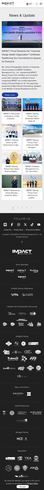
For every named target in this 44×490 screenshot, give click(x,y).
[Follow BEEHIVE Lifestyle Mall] (33, 313)
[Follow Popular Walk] (30, 324)
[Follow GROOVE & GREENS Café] (22, 413)
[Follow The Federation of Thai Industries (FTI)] (34, 468)
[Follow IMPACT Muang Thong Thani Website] (22, 252)
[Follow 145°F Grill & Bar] (12, 413)
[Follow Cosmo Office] (13, 324)
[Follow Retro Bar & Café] (21, 368)
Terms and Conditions (33, 230)
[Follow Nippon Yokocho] (24, 358)
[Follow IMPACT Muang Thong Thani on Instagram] (18, 224)
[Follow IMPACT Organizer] (10, 271)
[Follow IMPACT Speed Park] (22, 320)
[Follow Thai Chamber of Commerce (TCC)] (17, 468)
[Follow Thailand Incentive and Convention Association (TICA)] (27, 458)
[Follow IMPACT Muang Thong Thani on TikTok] (32, 224)
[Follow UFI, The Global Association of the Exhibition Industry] (22, 476)
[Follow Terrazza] (28, 352)
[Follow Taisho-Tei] (33, 358)
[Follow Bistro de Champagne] (17, 352)
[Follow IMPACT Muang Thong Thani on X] (25, 224)
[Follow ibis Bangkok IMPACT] (29, 394)
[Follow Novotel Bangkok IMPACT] (18, 394)
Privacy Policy (18, 230)
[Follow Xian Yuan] (9, 343)
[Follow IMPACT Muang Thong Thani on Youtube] (38, 224)
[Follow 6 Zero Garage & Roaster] (38, 368)
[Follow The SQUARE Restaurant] (22, 420)
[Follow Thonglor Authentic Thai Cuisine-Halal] (38, 352)
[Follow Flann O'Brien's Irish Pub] (30, 368)
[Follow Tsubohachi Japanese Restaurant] (13, 358)
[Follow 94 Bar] (4, 413)
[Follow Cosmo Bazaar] (5, 324)
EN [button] (30, 3)
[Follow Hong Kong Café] (33, 343)
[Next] (31, 207)
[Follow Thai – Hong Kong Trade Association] (9, 468)
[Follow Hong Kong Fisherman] (23, 343)
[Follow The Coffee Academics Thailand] (27, 294)
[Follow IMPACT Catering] (22, 271)
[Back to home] (8, 3)
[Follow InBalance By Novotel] (36, 413)
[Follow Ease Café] (22, 376)
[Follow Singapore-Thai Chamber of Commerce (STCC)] (10, 458)
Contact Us (7, 230)
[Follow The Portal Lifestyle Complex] (22, 313)
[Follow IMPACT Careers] (22, 277)
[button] (36, 3)
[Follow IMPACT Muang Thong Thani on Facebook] (11, 224)
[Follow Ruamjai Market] (39, 324)
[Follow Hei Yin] (16, 343)
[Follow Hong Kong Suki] (6, 352)
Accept (23, 486)
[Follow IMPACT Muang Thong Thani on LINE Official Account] (5, 224)
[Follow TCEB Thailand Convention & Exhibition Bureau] (22, 438)
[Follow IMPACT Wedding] (34, 271)
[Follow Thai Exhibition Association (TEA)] (19, 458)
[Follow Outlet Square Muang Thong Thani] (21, 324)
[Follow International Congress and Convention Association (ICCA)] (36, 458)
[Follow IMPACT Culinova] (14, 294)
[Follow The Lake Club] (11, 313)
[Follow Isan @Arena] (9, 368)
